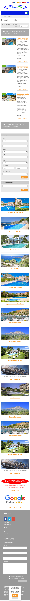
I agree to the (17, 576)
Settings (15, 598)
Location (4, 149)
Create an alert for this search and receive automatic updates (14, 32)
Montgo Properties (15, 341)
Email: (5, 550)
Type (3, 144)
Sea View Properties (15, 231)
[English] (13, 2)
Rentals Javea (15, 490)
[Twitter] (9, 519)
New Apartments (15, 398)
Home (5, 16)
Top (5, 586)
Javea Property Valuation (15, 212)
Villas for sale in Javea (15, 287)
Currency (4, 160)
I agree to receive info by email (17, 578)
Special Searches (6, 171)
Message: (6, 561)
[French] (15, 2)
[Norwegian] (25, 2)
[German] (23, 2)
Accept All (15, 595)
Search (24, 177)
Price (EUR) (5, 165)
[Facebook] (5, 519)
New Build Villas (15, 250)
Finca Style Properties (15, 360)
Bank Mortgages (15, 379)
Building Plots (15, 268)
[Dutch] (20, 2)
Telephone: (6, 556)
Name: (5, 545)
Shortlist (25, 61)
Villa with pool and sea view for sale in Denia (22, 38)
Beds (3, 138)
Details (19, 61)
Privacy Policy (20, 576)
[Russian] (28, 2)
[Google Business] (13, 519)
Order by (17, 26)
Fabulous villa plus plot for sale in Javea (23, 94)
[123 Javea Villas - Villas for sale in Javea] (15, 7)
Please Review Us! (15, 507)
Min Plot (4, 154)
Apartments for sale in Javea (15, 304)
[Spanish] (18, 2)
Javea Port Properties (15, 322)
